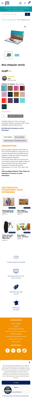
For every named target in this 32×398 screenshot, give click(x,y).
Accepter (16, 382)
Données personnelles (16, 329)
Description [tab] (8, 137)
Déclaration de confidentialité (21, 396)
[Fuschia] (16, 88)
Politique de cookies (7, 396)
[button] (29, 362)
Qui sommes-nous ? (16, 339)
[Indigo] (16, 100)
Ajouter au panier (15, 116)
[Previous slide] (3, 55)
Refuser (16, 387)
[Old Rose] (22, 94)
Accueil (4, 20)
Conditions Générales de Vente (16, 337)
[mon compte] (25, 3)
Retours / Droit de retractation (16, 331)
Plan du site (16, 342)
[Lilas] (4, 94)
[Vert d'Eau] (22, 100)
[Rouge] (4, 100)
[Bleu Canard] (4, 88)
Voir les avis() (12, 80)
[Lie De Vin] (22, 88)
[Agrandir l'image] (25, 26)
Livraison (16, 326)
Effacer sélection (6, 112)
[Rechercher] (27, 14)
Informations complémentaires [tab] (15, 141)
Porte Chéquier (11, 20)
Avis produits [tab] (19, 137)
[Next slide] (25, 37)
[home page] (7, 3)
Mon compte (16, 324)
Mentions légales (16, 334)
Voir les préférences (16, 392)
